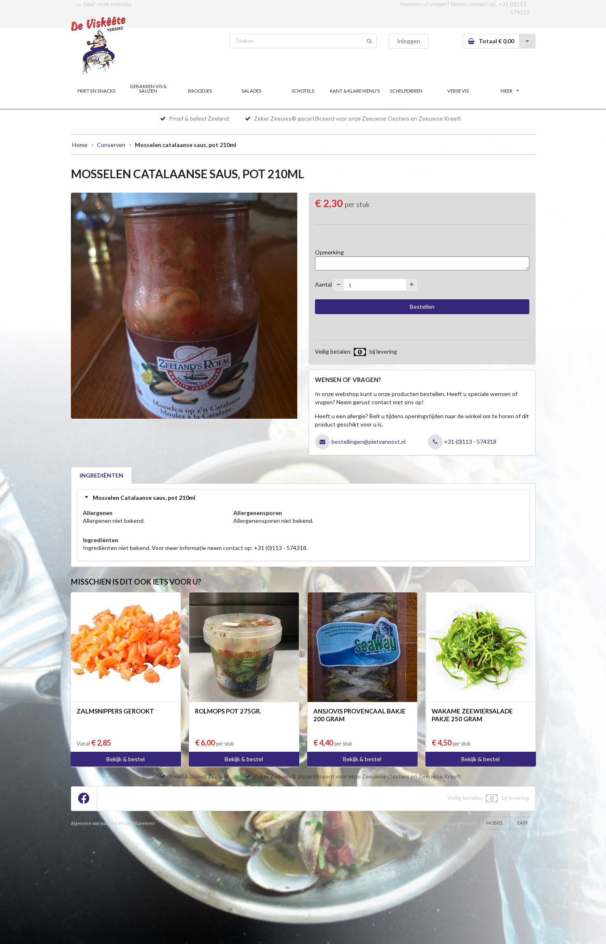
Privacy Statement (137, 823)
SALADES (251, 90)
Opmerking (329, 252)
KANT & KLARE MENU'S (355, 90)
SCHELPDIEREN (406, 90)
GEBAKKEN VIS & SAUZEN (148, 88)
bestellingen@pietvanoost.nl (368, 441)
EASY (522, 822)
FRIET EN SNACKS (96, 90)
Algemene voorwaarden (94, 823)
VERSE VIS (458, 90)
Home (79, 144)
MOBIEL (494, 822)
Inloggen (408, 40)
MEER (506, 90)
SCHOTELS (302, 90)
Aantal (323, 284)
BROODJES (200, 90)
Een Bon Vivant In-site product (395, 823)
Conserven (111, 144)
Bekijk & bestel (125, 758)
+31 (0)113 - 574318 (470, 441)
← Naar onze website (104, 3)
